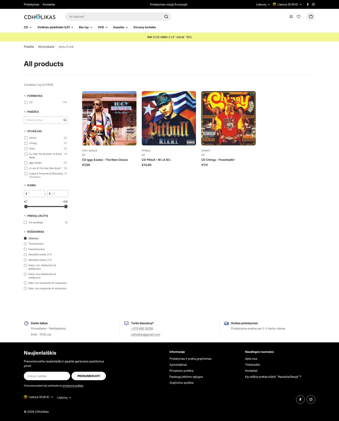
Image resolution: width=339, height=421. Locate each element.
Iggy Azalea (89, 150)
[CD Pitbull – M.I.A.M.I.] (169, 118)
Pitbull (146, 150)
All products (46, 46)
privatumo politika (73, 385)
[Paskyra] (295, 16)
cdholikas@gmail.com (145, 334)
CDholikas (42, 411)
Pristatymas (31, 4)
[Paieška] (166, 16)
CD (83, 155)
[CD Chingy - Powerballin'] (228, 118)
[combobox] (118, 16)
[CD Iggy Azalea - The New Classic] (109, 118)
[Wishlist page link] (298, 16)
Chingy (205, 150)
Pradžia (29, 46)
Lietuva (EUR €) (288, 4)
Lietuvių (261, 4)
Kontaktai (49, 4)
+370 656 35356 (142, 328)
